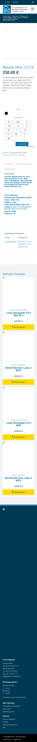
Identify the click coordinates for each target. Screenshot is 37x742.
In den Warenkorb (22, 144)
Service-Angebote (9, 719)
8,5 (21, 247)
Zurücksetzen (30, 147)
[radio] (6, 113)
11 (26, 242)
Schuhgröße (18, 117)
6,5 (24, 244)
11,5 (29, 242)
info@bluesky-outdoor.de (11, 676)
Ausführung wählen (19, 327)
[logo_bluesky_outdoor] (15, 9)
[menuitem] (31, 9)
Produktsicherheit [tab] (10, 169)
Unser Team (7, 709)
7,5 (29, 244)
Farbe (19, 109)
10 (19, 242)
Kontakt (5, 722)
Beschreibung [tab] (9, 164)
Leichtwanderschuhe (16, 152)
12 (19, 244)
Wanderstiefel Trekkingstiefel (17, 155)
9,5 (26, 247)
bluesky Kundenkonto (10, 725)
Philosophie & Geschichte (11, 706)
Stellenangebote (8, 712)
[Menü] (31, 9)
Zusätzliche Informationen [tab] (24, 164)
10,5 (22, 242)
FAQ (4, 727)
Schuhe (25, 152)
